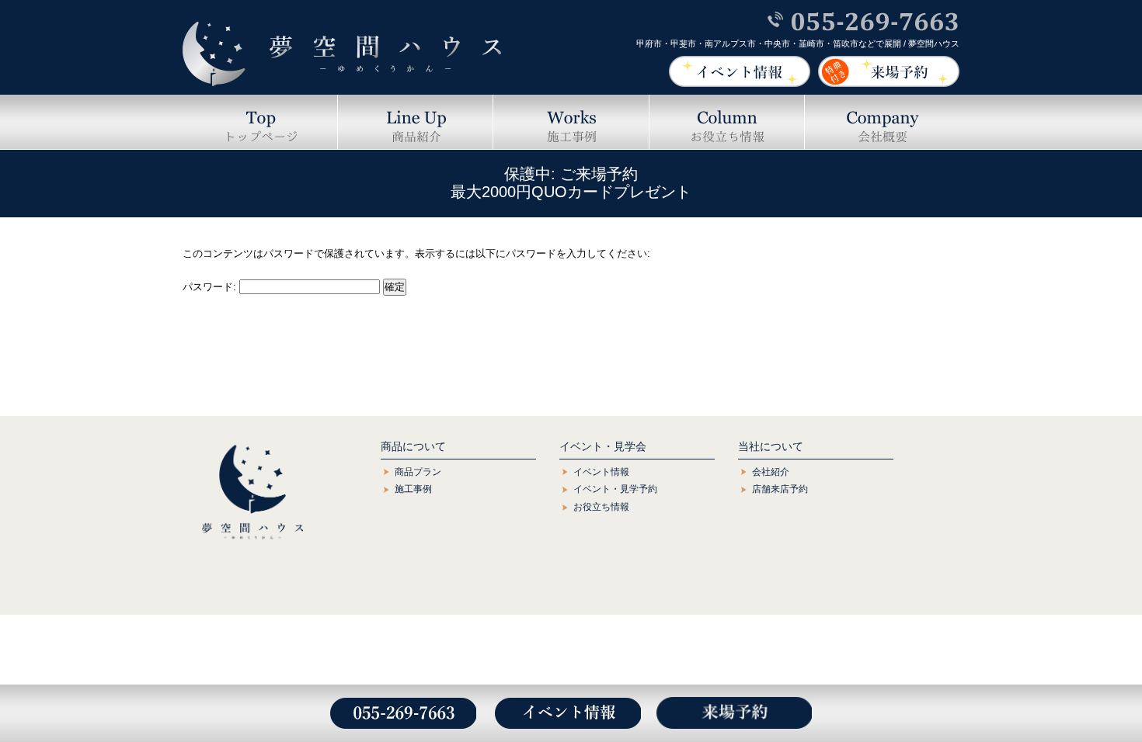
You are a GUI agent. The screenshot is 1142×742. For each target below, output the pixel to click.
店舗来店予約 (780, 489)
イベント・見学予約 (615, 489)
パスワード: (211, 287)
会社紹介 (770, 471)
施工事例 (413, 489)
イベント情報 (601, 471)
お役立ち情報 (601, 506)
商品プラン (418, 471)
